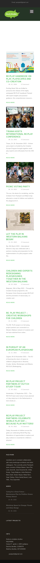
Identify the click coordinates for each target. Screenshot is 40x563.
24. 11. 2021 (13, 321)
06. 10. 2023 (13, 189)
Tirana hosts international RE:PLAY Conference (19, 134)
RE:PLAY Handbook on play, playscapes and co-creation (18, 79)
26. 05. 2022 (13, 284)
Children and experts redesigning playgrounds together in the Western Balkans (19, 276)
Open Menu (31, 11)
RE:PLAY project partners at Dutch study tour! (17, 384)
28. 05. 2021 (13, 426)
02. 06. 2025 (12, 511)
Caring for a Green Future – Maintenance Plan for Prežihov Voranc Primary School (19, 494)
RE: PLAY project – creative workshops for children (18, 315)
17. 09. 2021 (13, 389)
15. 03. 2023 (13, 242)
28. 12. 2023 (13, 139)
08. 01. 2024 (13, 84)
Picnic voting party (18, 186)
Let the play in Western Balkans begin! (16, 237)
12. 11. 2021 (13, 352)
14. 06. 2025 (12, 499)
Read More (10, 102)
